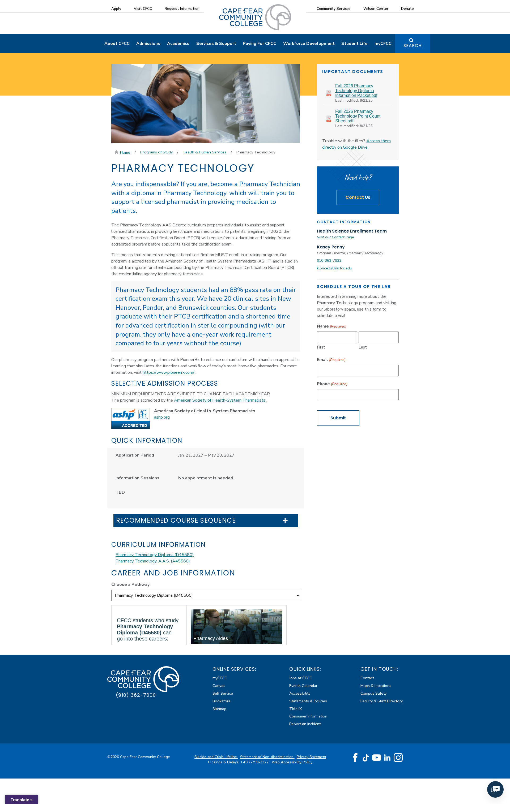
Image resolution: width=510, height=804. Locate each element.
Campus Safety (373, 693)
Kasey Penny (331, 247)
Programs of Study (156, 152)
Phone (332, 384)
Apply (116, 8)
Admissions (148, 43)
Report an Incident (305, 723)
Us (358, 197)
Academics (178, 43)
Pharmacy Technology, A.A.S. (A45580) (153, 561)
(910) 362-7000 (136, 695)
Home (125, 152)
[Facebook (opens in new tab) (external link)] (355, 757)
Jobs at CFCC (300, 678)
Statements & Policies (308, 701)
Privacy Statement (311, 756)
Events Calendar (303, 685)
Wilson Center (375, 8)
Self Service (222, 693)
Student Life (354, 43)
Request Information (182, 8)
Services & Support (216, 43)
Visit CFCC (143, 8)
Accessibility (299, 693)
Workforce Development (309, 43)
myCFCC (383, 43)
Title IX (295, 708)
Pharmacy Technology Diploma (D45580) (155, 555)
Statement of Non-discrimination (267, 756)
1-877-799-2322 (255, 762)
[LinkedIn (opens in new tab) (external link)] (387, 757)
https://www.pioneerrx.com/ (169, 372)
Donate (407, 8)
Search (412, 45)
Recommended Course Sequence (176, 520)
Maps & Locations (375, 685)
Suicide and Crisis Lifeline (216, 756)
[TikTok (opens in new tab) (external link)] (365, 757)
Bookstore (221, 701)
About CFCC (117, 43)
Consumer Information (308, 716)
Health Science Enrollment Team (352, 231)
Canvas (218, 685)
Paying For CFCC (259, 43)
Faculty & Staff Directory (381, 701)
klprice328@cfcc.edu (334, 268)
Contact (367, 678)
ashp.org (162, 417)
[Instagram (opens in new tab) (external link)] (398, 757)
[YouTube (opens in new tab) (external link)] (376, 757)
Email (331, 360)
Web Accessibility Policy (292, 762)
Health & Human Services (204, 152)
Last (363, 347)
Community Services (334, 8)
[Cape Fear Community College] (255, 17)
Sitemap (219, 708)
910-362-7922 (329, 260)
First (321, 347)
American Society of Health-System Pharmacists (220, 400)
